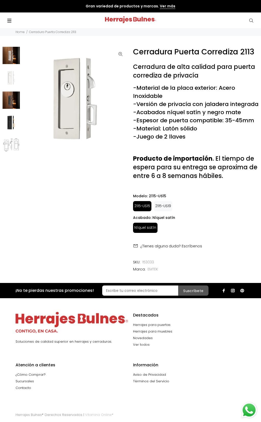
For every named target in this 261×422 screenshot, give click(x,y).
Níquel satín (145, 227)
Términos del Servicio (151, 381)
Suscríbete (193, 290)
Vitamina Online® (99, 414)
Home (20, 32)
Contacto (23, 387)
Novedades (143, 338)
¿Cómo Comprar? (31, 374)
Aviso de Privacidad (149, 374)
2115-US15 (142, 205)
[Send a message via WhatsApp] (249, 410)
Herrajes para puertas (152, 324)
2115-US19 (163, 205)
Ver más (167, 6)
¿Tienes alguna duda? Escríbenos (171, 246)
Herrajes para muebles (152, 331)
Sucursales (25, 381)
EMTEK (153, 269)
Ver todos (141, 344)
